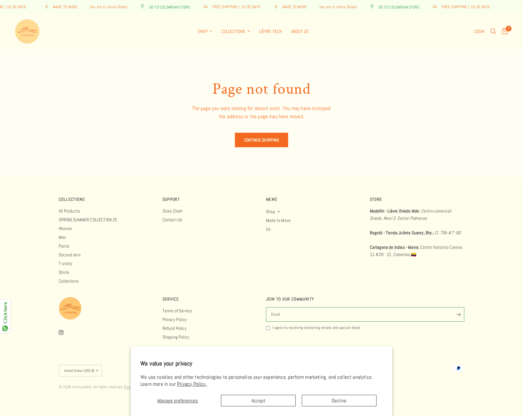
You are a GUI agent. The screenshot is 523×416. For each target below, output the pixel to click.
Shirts (64, 272)
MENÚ (271, 199)
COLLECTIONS (72, 199)
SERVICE (171, 299)
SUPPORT (171, 199)
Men (62, 237)
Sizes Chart (173, 211)
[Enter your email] (458, 314)
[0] (503, 31)
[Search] (493, 31)
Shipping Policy (176, 337)
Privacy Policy (175, 319)
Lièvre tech (270, 31)
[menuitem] (205, 31)
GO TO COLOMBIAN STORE (166, 7)
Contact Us (173, 220)
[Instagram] (65, 332)
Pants (64, 246)
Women (65, 228)
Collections (233, 31)
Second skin (70, 255)
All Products (69, 211)
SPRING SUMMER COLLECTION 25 (88, 220)
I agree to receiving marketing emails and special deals (316, 327)
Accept (258, 400)
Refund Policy (174, 328)
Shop (203, 31)
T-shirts (65, 263)
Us (268, 229)
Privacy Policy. (192, 384)
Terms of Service (177, 311)
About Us (300, 31)
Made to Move (278, 220)
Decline (339, 400)
